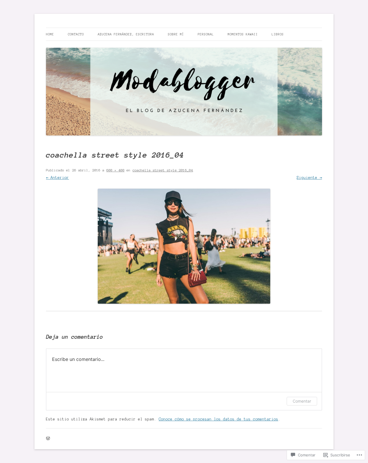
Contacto (76, 34)
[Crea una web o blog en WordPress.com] (48, 439)
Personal (206, 34)
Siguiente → (309, 178)
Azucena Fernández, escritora (126, 34)
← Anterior (57, 178)
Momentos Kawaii (243, 34)
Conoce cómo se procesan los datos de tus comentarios (218, 419)
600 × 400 (115, 170)
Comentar (302, 401)
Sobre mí (176, 34)
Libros (278, 34)
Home (50, 34)
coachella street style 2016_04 (163, 170)
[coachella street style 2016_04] (184, 246)
